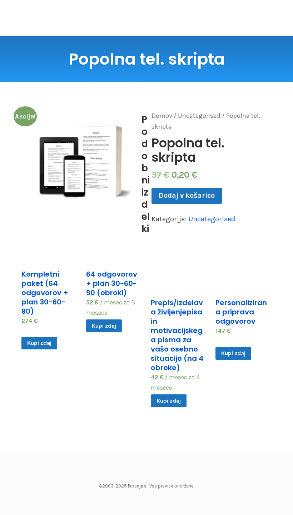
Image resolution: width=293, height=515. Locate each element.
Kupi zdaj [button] (104, 325)
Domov (162, 116)
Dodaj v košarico (187, 195)
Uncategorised (199, 116)
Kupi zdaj (39, 342)
